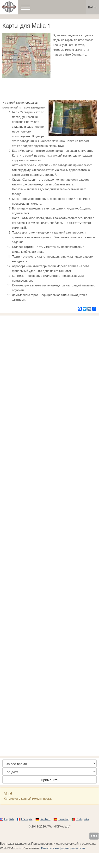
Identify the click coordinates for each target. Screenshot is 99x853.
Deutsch (45, 819)
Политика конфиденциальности (63, 848)
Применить (49, 779)
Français (26, 819)
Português (82, 819)
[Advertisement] (49, 536)
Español (63, 819)
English (9, 819)
